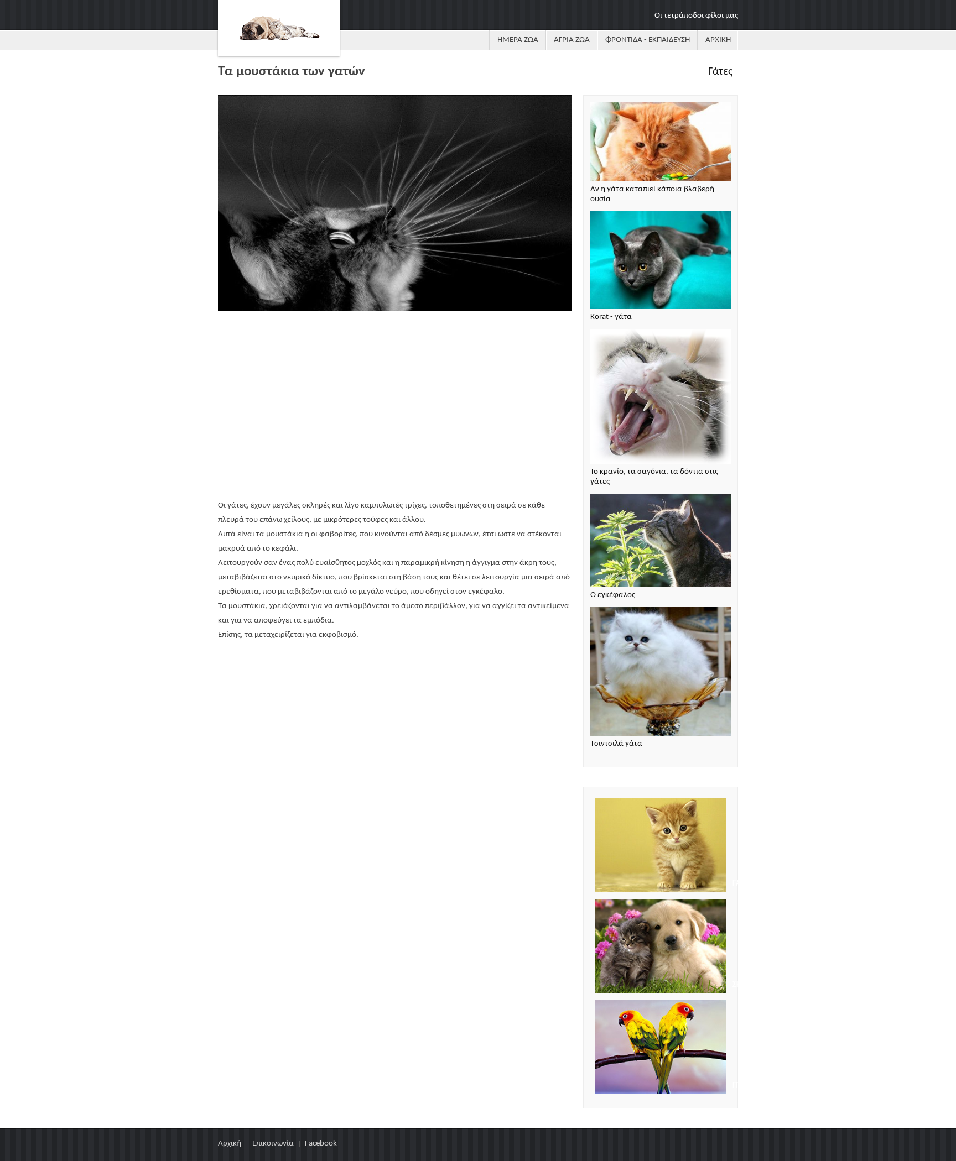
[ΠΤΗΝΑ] (660, 1048)
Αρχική (229, 1143)
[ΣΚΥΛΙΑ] (660, 947)
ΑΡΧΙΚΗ (718, 40)
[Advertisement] (395, 407)
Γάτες (720, 71)
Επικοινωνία (273, 1143)
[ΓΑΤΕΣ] (660, 846)
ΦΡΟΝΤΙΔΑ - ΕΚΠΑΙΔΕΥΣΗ (647, 40)
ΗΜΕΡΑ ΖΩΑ (517, 40)
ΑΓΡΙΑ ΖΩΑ (572, 40)
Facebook (321, 1143)
